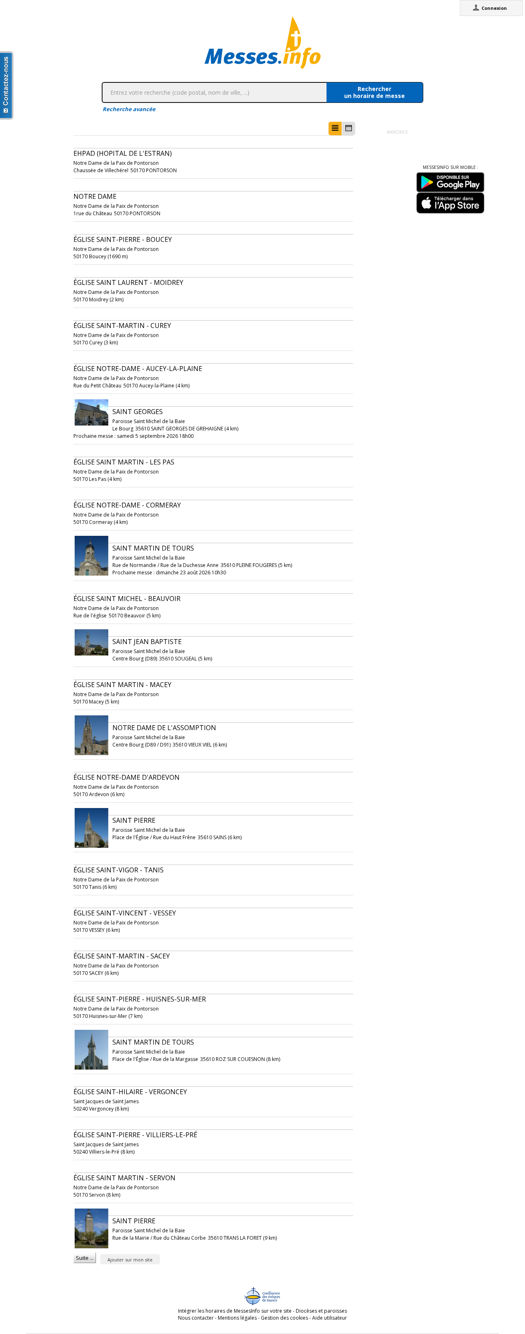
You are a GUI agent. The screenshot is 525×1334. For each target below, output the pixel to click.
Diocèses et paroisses (321, 1310)
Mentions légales (237, 1317)
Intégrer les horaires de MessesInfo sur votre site (235, 1310)
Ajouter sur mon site (130, 1260)
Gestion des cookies (284, 1317)
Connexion (494, 8)
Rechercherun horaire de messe (374, 92)
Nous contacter (196, 1317)
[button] (335, 128)
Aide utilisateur (329, 1317)
